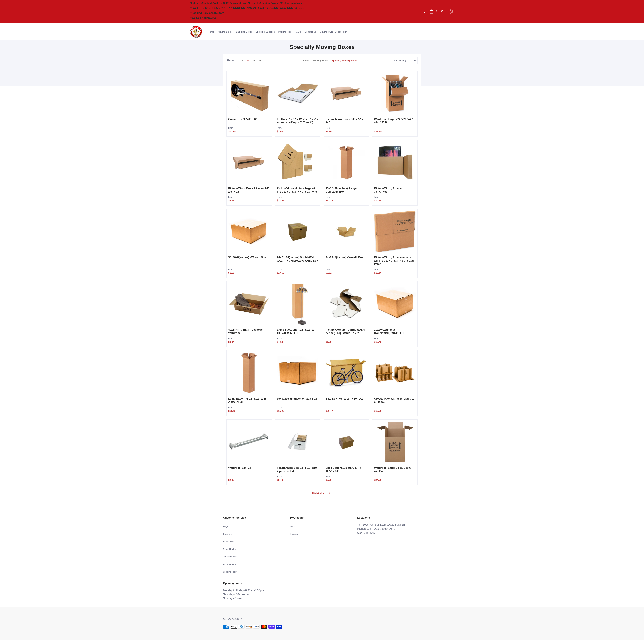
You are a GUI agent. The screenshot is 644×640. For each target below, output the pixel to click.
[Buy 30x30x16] (297, 373)
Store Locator (229, 542)
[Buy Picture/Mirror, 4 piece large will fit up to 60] (297, 162)
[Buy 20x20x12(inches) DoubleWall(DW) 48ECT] (395, 304)
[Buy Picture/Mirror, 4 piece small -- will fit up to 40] (395, 231)
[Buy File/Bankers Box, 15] (297, 442)
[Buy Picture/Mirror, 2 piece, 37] (395, 162)
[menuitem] (423, 11)
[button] (450, 11)
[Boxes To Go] (196, 31)
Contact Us (228, 534)
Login (292, 526)
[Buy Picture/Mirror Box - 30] (346, 93)
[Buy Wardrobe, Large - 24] (395, 93)
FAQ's (225, 526)
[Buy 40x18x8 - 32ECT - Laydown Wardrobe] (249, 304)
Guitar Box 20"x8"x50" (242, 119)
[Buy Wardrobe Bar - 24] (249, 442)
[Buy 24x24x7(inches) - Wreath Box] (346, 231)
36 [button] (253, 60)
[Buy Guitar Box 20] (249, 93)
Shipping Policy (230, 572)
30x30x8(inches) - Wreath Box (247, 257)
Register (294, 534)
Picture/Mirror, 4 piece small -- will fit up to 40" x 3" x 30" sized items (394, 260)
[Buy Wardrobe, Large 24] (395, 442)
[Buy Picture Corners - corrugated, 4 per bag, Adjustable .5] (346, 304)
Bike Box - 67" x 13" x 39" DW (344, 398)
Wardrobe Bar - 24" (240, 467)
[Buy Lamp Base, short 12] (297, 304)
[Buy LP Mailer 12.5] (297, 93)
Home (306, 60)
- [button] (439, 11)
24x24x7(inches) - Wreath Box (344, 257)
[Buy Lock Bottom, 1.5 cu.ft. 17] (346, 442)
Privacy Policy (229, 564)
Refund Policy (229, 549)
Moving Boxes (320, 60)
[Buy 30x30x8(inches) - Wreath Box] (249, 231)
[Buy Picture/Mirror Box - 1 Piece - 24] (249, 162)
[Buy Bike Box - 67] (346, 373)
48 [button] (259, 60)
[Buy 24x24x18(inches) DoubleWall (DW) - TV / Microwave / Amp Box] (297, 231)
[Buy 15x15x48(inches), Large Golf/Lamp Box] (346, 162)
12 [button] (241, 60)
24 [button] (247, 60)
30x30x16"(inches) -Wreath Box (297, 398)
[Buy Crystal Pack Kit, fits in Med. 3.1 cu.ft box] (395, 373)
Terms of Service (230, 557)
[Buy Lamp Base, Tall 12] (249, 373)
